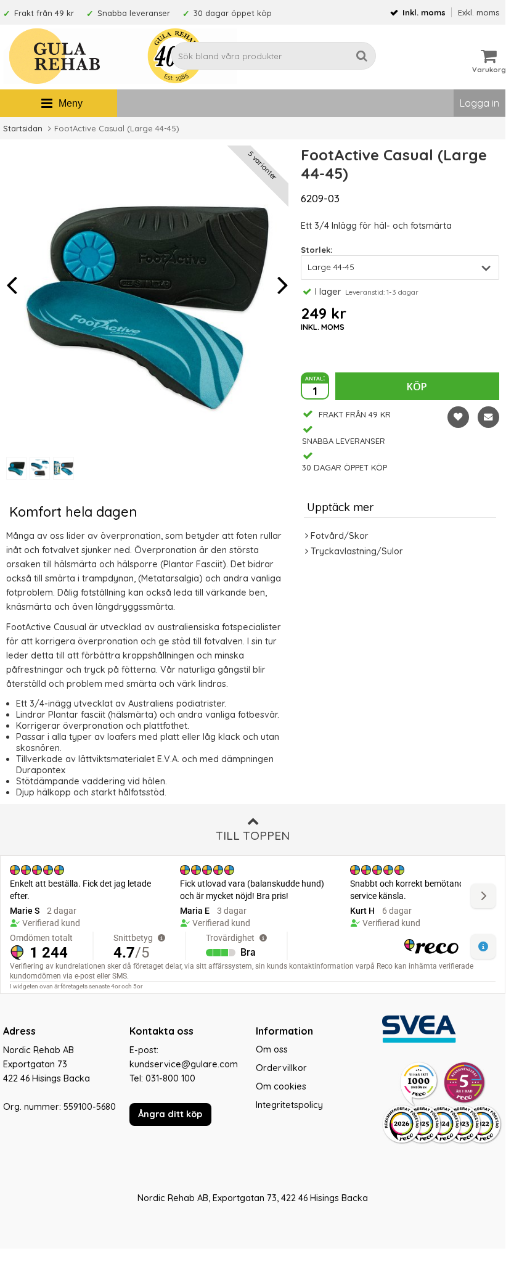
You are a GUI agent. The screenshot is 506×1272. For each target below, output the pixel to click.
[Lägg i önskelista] (458, 417)
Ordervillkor (281, 1067)
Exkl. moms (478, 12)
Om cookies (281, 1086)
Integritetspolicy (289, 1104)
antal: (315, 377)
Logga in (479, 103)
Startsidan (23, 128)
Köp (417, 386)
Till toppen (253, 835)
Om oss (272, 1049)
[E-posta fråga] (488, 417)
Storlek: (316, 250)
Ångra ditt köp (170, 1114)
